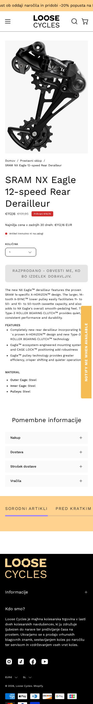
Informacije (16, 592)
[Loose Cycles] (46, 21)
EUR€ (8, 677)
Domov (10, 160)
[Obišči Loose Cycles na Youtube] (45, 661)
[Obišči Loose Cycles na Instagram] (9, 661)
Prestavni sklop (31, 160)
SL (24, 677)
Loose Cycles (24, 685)
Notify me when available (86, 352)
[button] (74, 21)
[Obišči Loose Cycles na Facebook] (33, 661)
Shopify (38, 685)
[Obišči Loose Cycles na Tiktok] (21, 661)
